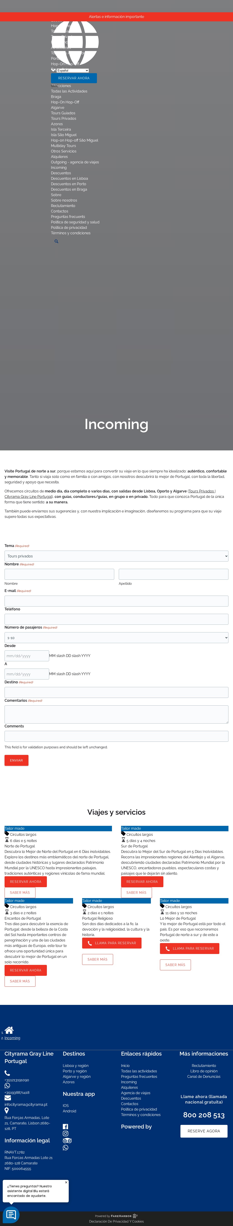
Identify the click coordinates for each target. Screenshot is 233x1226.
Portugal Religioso (97, 918)
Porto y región (75, 1071)
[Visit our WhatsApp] (65, 1149)
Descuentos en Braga (69, 189)
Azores (69, 1082)
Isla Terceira (61, 129)
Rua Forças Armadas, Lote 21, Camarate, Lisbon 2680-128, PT (27, 1123)
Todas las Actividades (69, 91)
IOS (66, 1106)
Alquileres (59, 157)
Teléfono (12, 609)
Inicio (125, 1066)
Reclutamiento (63, 206)
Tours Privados (63, 118)
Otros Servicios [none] (63, 151)
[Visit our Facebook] (65, 1128)
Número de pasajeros (31, 627)
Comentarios (23, 700)
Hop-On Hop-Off (65, 102)
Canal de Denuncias (203, 1076)
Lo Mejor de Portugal (178, 918)
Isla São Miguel (63, 135)
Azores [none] (57, 124)
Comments (14, 726)
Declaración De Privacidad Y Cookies (116, 1221)
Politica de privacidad (69, 227)
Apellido (125, 584)
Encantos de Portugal (23, 918)
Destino (19, 682)
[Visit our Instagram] (65, 1135)
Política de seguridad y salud (75, 222)
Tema (17, 546)
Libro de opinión (204, 1071)
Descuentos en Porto (68, 184)
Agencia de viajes (135, 1093)
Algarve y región (77, 1076)
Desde (10, 646)
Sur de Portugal (134, 846)
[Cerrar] (66, 1182)
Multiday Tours (63, 146)
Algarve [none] (57, 107)
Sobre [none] (56, 195)
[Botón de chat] (11, 1214)
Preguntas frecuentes (139, 1076)
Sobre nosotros (64, 200)
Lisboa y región (76, 1066)
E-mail (18, 591)
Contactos (59, 211)
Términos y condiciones (71, 233)
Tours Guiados (63, 113)
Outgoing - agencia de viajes (75, 162)
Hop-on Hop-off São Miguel (74, 140)
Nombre (11, 584)
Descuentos (131, 1098)
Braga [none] (56, 97)
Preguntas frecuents (68, 217)
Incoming (59, 167)
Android (69, 1111)
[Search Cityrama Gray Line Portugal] (56, 241)
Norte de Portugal (20, 846)
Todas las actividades (139, 1071)
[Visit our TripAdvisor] (67, 1142)
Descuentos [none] (61, 173)
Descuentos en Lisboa (69, 178)
